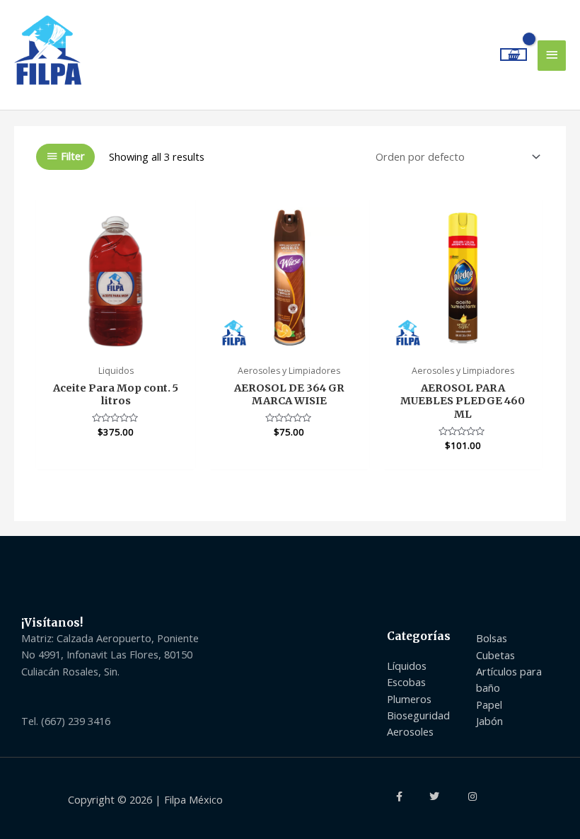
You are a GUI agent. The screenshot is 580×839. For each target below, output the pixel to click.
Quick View (116, 344)
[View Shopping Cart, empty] (514, 55)
